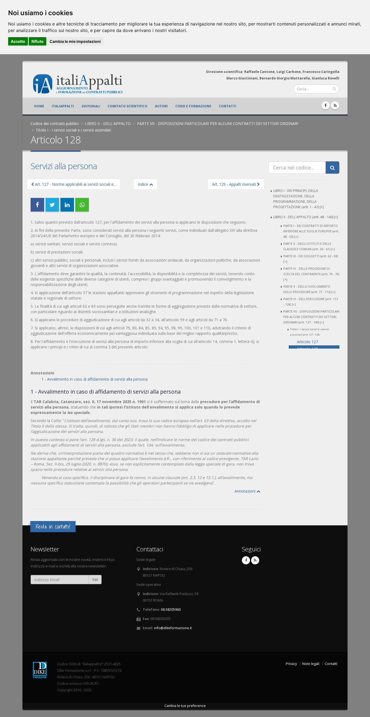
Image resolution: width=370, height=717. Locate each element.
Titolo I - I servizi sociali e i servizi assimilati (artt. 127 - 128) (309, 331)
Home (39, 106)
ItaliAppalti (63, 106)
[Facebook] (326, 105)
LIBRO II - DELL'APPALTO (108, 123)
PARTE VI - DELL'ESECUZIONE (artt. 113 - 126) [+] (310, 301)
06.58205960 (171, 609)
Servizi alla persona (64, 166)
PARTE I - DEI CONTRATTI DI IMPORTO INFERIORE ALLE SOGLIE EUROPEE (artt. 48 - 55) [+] (311, 231)
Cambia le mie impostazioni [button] (75, 41)
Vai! (95, 579)
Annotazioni (246, 491)
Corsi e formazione (193, 106)
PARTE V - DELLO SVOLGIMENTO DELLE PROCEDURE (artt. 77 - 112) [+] (309, 289)
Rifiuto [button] (37, 41)
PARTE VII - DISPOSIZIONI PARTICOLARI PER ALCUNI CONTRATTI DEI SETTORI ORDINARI (217, 123)
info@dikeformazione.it (173, 628)
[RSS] (335, 105)
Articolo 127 (307, 341)
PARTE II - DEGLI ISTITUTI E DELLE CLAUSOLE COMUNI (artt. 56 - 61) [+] (309, 246)
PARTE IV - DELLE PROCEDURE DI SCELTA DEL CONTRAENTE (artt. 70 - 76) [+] (311, 273)
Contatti (227, 106)
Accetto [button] (18, 41)
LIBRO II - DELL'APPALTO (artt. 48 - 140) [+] (305, 217)
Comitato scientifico (127, 106)
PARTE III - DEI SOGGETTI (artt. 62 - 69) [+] (310, 258)
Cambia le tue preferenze (185, 705)
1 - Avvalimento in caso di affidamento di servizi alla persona (94, 379)
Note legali (310, 663)
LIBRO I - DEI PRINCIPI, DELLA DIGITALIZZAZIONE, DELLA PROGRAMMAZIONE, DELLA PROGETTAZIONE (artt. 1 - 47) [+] (298, 198)
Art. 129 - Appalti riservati (234, 184)
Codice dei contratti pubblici (55, 123)
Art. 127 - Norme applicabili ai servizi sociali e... (75, 184)
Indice (143, 184)
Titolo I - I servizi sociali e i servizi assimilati (73, 130)
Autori (161, 106)
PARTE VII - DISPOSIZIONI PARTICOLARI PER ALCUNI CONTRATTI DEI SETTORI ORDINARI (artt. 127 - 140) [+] (311, 316)
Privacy (291, 663)
